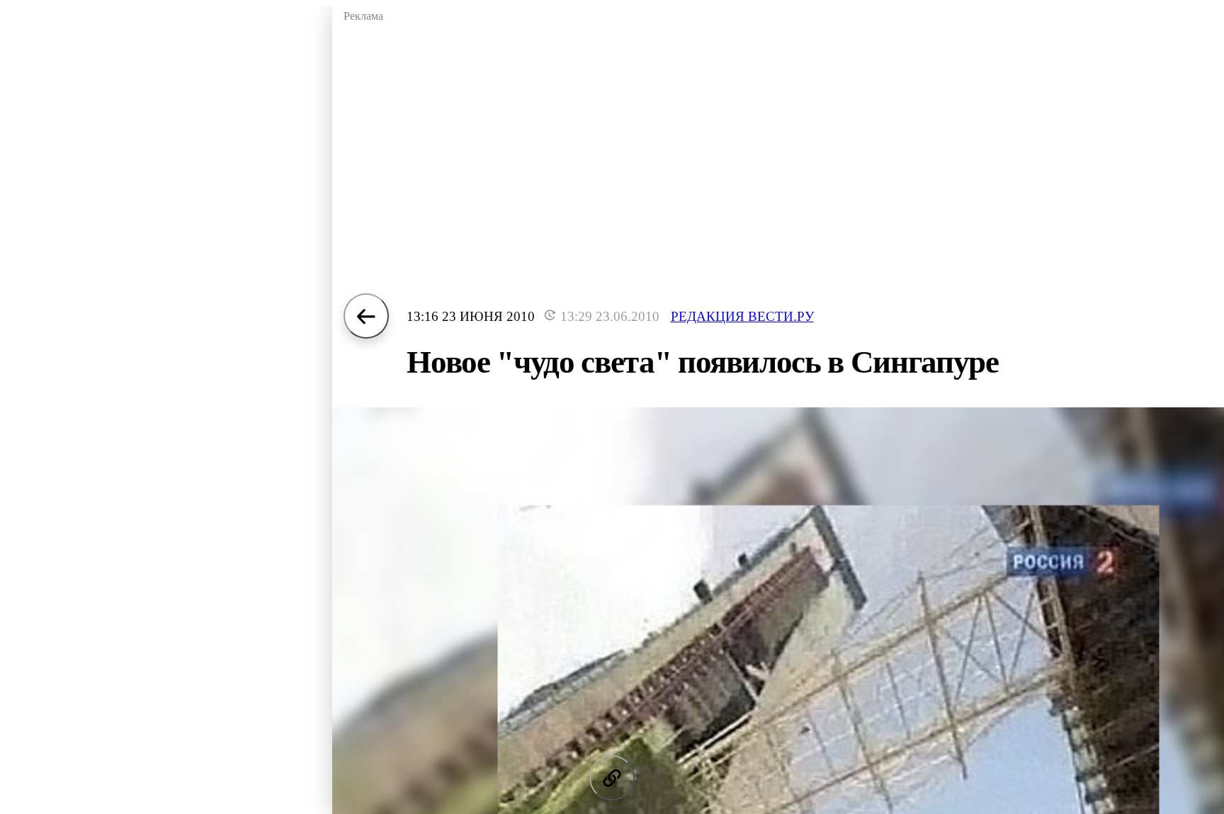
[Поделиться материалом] (612, 778)
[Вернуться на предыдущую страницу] (366, 316)
